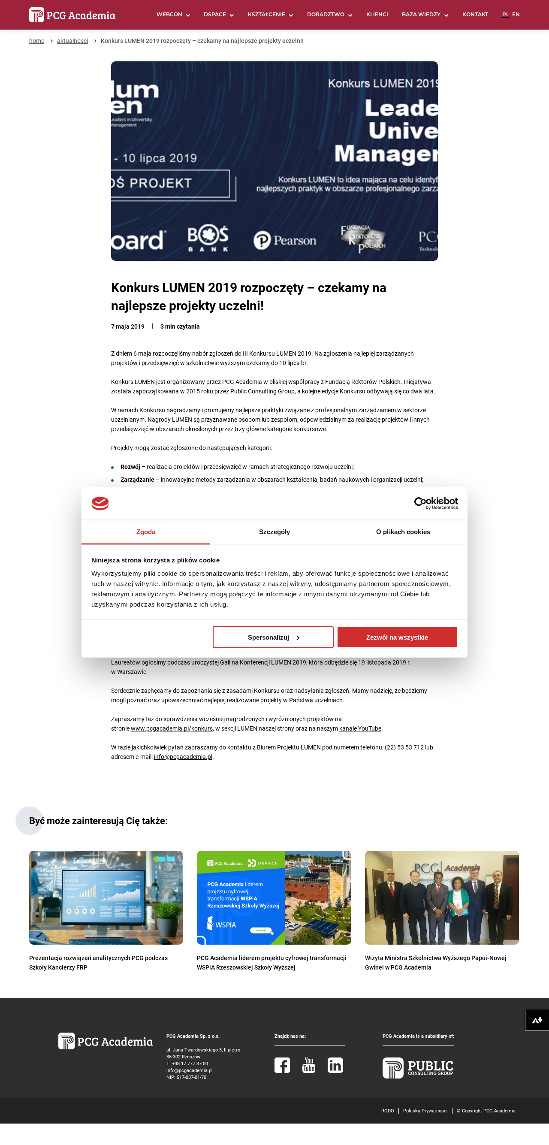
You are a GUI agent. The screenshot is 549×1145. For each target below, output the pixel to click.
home (36, 40)
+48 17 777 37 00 (190, 1063)
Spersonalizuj (268, 636)
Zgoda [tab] (146, 531)
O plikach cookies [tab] (403, 531)
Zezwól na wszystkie (397, 636)
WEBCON (169, 15)
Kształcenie (266, 15)
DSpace (215, 15)
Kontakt (475, 15)
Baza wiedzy (421, 15)
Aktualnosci (72, 40)
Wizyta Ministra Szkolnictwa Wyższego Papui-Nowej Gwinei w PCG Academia (436, 962)
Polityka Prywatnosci (425, 1110)
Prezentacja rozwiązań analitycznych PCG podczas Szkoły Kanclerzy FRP (98, 962)
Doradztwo (325, 15)
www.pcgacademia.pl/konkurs (172, 728)
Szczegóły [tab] (274, 531)
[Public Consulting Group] (418, 1076)
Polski (505, 18)
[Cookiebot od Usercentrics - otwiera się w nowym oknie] (420, 503)
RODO (387, 1110)
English (516, 18)
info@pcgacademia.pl (183, 756)
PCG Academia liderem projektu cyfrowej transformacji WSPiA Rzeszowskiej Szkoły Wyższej (272, 962)
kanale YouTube (360, 728)
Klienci (377, 15)
